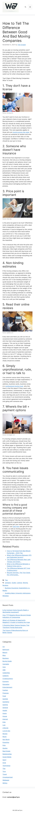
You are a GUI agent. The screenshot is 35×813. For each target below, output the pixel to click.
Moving (25, 583)
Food (4, 696)
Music (5, 736)
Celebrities (6, 673)
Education (6, 684)
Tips (6, 580)
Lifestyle (5, 728)
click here (16, 526)
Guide (14, 583)
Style (4, 763)
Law (4, 725)
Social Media (7, 757)
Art (4, 647)
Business (6, 658)
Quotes (5, 748)
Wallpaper (6, 780)
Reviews (5, 585)
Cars (4, 667)
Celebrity (6, 676)
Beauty (5, 652)
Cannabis (6, 664)
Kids (4, 722)
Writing (5, 783)
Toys (4, 771)
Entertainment (7, 687)
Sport (4, 760)
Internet (5, 719)
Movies (5, 734)
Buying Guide (7, 661)
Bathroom (6, 649)
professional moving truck (14, 386)
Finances (6, 693)
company (8, 583)
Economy (6, 681)
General (5, 707)
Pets (4, 745)
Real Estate (6, 751)
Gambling (6, 702)
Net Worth (6, 739)
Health (5, 710)
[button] (25, 7)
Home (5, 713)
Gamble (5, 699)
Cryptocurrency (8, 678)
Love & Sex (6, 731)
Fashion (5, 690)
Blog (4, 655)
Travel (5, 774)
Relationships (7, 754)
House (5, 716)
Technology (6, 765)
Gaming (5, 705)
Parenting (6, 742)
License (19, 583)
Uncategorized (8, 777)
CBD (4, 670)
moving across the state (21, 132)
